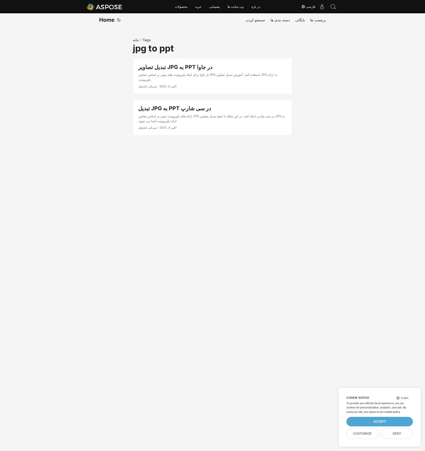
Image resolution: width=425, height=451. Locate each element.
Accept (379, 421)
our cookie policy (390, 412)
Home (106, 20)
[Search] (333, 6)
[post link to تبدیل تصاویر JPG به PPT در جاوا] (212, 76)
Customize (362, 433)
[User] (322, 6)
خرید (198, 6)
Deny (397, 433)
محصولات (181, 6)
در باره (255, 6)
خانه (136, 40)
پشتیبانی (214, 6)
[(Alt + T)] (119, 20)
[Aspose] (104, 6)
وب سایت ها (236, 6)
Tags (147, 40)
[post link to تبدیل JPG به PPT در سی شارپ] (212, 117)
